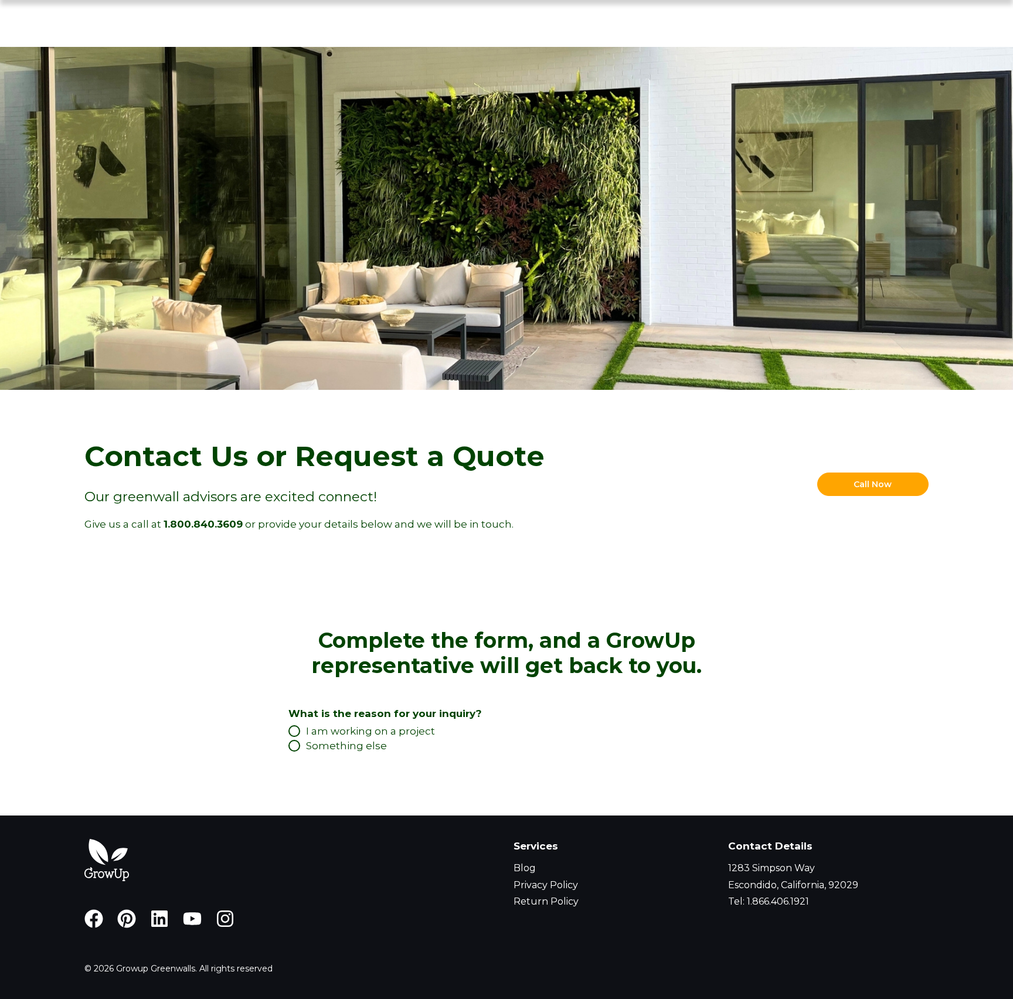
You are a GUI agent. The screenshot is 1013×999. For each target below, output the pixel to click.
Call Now (873, 484)
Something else (346, 746)
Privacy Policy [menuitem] (546, 885)
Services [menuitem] (536, 846)
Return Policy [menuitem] (546, 901)
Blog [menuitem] (525, 868)
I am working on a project (370, 731)
